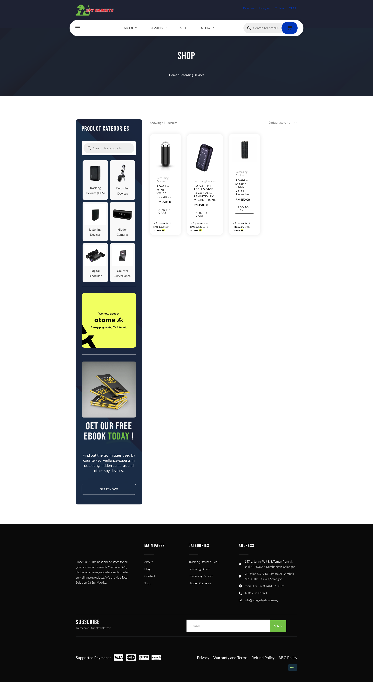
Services (157, 28)
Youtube (279, 8)
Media (205, 28)
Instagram (264, 8)
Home (173, 75)
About (128, 28)
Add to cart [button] (164, 211)
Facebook (248, 8)
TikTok (293, 8)
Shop (183, 28)
